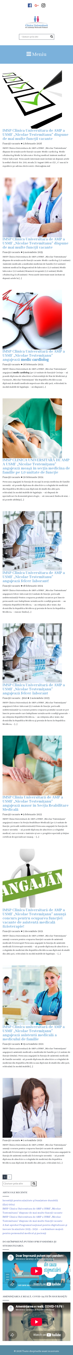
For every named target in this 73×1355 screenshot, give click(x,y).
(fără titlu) (9, 1204)
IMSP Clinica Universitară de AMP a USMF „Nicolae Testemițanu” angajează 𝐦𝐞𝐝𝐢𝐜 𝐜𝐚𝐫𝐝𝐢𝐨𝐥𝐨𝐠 (34, 356)
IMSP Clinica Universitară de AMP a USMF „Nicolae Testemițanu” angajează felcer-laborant (34, 689)
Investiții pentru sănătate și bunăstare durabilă (30, 1200)
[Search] (51, 37)
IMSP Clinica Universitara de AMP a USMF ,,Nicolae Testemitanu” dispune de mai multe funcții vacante (35, 135)
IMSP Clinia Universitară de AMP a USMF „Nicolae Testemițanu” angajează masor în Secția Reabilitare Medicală (36, 803)
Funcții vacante (11, 143)
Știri (24, 698)
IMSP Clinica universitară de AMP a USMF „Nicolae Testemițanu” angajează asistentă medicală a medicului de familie (34, 1033)
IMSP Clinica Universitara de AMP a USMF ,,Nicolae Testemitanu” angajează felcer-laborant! (34, 577)
